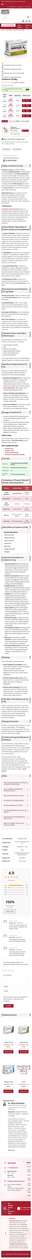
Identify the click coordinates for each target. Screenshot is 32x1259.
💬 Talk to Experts (7, 85)
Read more (11, 1150)
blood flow (21, 283)
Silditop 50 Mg (24, 1042)
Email (6, 991)
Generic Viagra (24, 142)
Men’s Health (20, 26)
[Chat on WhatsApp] (23, 21)
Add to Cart (8, 1052)
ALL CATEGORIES (8, 25)
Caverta (23, 1082)
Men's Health (5, 143)
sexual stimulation (9, 388)
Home (3, 30)
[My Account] (26, 21)
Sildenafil (11, 143)
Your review (7, 975)
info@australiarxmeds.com (15, 1181)
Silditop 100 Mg (8, 1042)
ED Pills (9, 30)
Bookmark (20, 6)
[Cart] (29, 21)
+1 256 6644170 (12, 6)
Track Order (28, 6)
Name (6, 986)
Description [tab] (6, 149)
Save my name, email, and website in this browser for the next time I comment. (15, 999)
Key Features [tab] (17, 149)
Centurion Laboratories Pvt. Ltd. (12, 209)
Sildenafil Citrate (17, 493)
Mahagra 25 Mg (8, 1082)
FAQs (29, 1195)
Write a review (10, 911)
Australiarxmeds (14, 1221)
